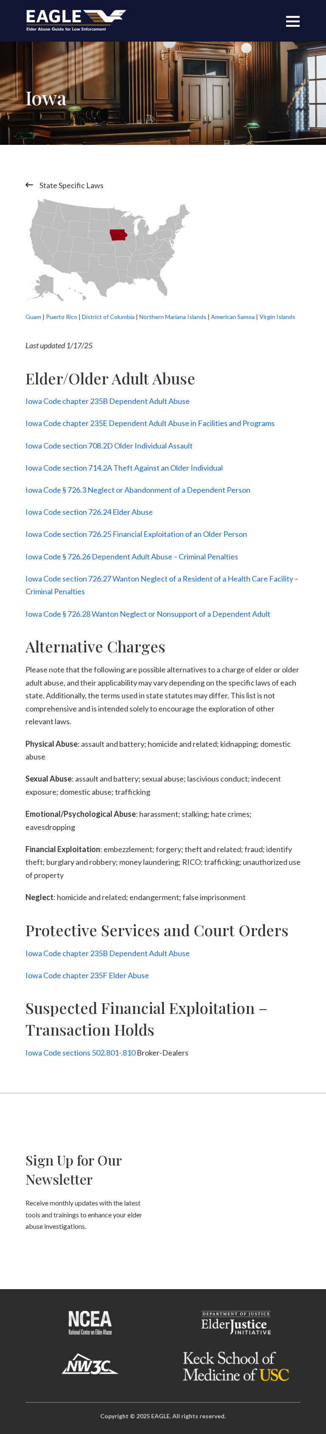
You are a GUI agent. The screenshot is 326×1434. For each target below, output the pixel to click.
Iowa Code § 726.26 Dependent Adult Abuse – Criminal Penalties (131, 556)
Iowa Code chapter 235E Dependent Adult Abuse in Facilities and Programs (150, 423)
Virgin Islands (277, 316)
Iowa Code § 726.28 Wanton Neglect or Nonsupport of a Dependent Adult (147, 613)
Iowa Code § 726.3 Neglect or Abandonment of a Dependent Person (137, 489)
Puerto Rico (61, 316)
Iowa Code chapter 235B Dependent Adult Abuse (107, 401)
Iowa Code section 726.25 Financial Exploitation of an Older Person (136, 534)
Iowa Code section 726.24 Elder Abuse (89, 512)
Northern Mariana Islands (172, 316)
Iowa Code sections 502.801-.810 (80, 1052)
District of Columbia (108, 316)
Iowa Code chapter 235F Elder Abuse (87, 975)
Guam (33, 316)
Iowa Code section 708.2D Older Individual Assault (109, 445)
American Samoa (233, 316)
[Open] (293, 20)
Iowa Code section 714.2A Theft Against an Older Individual (124, 467)
